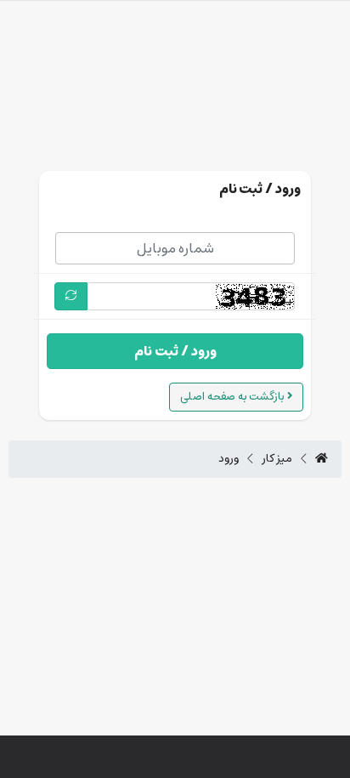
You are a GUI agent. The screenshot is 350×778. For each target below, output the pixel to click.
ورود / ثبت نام (175, 351)
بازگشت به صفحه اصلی (233, 396)
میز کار (277, 459)
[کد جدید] (71, 296)
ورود (228, 459)
